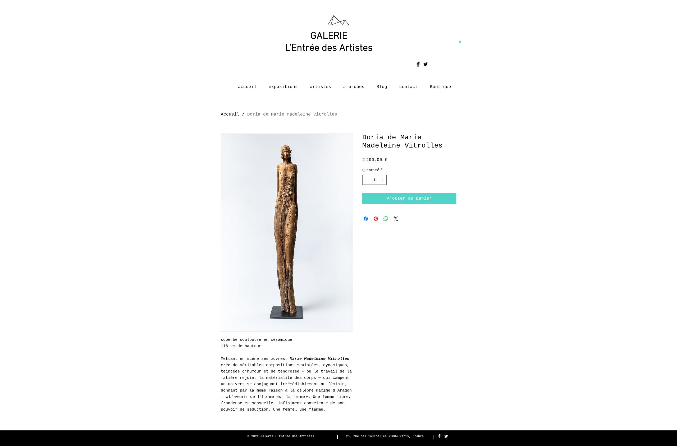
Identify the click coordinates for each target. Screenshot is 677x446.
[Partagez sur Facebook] (366, 218)
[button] (460, 41)
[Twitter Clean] (446, 436)
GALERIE (328, 36)
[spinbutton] (374, 180)
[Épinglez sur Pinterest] (376, 218)
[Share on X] (396, 218)
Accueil (230, 114)
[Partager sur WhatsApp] (386, 218)
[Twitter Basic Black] (425, 64)
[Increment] (382, 180)
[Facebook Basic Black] (418, 64)
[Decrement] (366, 180)
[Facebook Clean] (439, 436)
